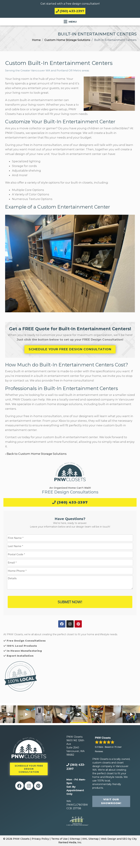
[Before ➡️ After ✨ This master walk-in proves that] (44, 714)
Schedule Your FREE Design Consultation (70, 349)
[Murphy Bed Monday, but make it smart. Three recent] (114, 714)
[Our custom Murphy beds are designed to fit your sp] (26, 714)
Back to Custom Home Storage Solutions (37, 453)
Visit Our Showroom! (111, 801)
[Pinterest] (78, 624)
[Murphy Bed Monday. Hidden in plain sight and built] (61, 714)
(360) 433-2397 (71, 11)
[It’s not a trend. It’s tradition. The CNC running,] (79, 714)
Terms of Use (59, 838)
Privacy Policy (40, 838)
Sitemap (75, 838)
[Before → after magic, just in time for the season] (96, 714)
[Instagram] (70, 624)
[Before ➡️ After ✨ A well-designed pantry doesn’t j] (9, 714)
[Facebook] (61, 624)
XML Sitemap (90, 838)
